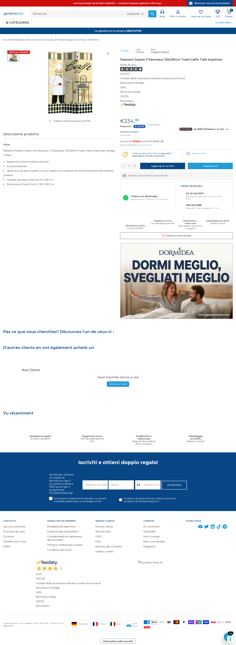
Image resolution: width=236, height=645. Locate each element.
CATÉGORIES (19, 22)
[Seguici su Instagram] (194, 527)
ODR (98, 536)
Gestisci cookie (104, 551)
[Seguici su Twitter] (206, 527)
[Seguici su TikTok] (218, 527)
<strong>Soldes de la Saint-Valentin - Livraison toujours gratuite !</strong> (117, 3)
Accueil (7, 39)
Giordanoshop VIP (145, 145)
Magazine (149, 546)
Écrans (51, 39)
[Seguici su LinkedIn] (212, 527)
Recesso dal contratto (108, 546)
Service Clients (104, 526)
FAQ (98, 541)
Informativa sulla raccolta (118, 641)
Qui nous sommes (14, 526)
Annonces (39, 39)
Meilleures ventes (22, 39)
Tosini (124, 50)
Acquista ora (210, 166)
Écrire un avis (118, 384)
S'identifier (149, 531)
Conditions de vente (59, 549)
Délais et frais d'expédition (63, 531)
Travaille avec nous (14, 541)
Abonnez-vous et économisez (212, 3)
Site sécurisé (102, 531)
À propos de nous (14, 531)
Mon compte (151, 536)
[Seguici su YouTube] (200, 527)
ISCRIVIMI (174, 485)
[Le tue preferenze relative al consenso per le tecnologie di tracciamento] (230, 639)
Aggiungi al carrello (162, 166)
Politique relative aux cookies (65, 544)
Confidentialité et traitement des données (64, 538)
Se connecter (151, 526)
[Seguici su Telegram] (225, 527)
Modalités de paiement (61, 526)
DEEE (6, 546)
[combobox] (139, 484)
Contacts (8, 536)
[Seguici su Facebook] (188, 527)
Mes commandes (154, 541)
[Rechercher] (152, 13)
